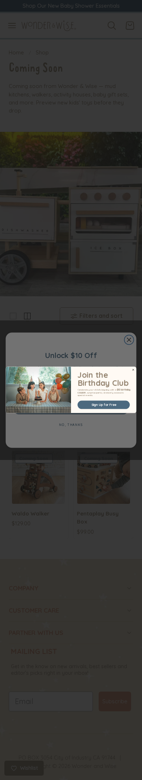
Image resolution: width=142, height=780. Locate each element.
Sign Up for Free (103, 405)
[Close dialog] (133, 370)
